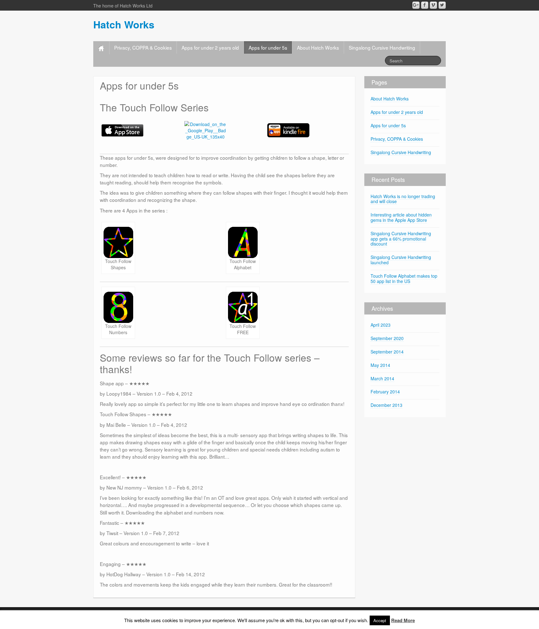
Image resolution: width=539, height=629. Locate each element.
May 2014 (380, 365)
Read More (403, 620)
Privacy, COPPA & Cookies (143, 47)
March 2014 (382, 378)
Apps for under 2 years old (210, 47)
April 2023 (381, 325)
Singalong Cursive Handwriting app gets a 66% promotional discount (401, 238)
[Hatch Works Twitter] (442, 5)
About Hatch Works (318, 47)
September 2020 (387, 338)
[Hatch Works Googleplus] (416, 5)
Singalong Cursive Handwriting (382, 47)
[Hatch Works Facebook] (424, 5)
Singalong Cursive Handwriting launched (401, 260)
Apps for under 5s (268, 47)
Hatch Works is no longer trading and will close (403, 199)
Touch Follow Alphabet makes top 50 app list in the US (404, 278)
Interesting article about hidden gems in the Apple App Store (401, 217)
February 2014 (385, 391)
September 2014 (387, 352)
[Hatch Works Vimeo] (433, 5)
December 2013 (386, 405)
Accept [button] (379, 620)
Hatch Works (123, 24)
